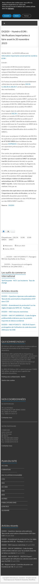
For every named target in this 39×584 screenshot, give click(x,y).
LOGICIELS (5, 506)
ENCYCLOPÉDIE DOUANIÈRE (12, 475)
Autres (7, 249)
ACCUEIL (5, 466)
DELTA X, (6, 87)
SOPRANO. (12, 144)
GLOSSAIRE (5, 510)
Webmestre (8, 246)
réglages (11, 8)
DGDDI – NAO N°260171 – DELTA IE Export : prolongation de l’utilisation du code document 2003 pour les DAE (19, 327)
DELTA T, (14, 87)
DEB (3, 491)
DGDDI (11, 205)
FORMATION (6, 469)
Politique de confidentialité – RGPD (13, 377)
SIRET (11, 239)
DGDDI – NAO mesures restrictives (15, 312)
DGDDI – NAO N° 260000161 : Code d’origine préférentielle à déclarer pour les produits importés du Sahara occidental (19, 318)
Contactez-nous (7, 417)
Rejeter (17, 16)
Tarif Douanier (7, 280)
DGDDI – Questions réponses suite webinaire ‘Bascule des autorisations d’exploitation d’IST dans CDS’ (19, 298)
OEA (3, 483)
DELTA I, (14, 113)
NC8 (15, 280)
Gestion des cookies (8, 380)
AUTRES (4, 499)
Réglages (26, 16)
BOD (3, 495)
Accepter (6, 16)
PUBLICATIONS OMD (9, 502)
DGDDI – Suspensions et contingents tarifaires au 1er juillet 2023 (17, 265)
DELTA (15, 237)
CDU (3, 479)
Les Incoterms (23, 280)
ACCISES (5, 487)
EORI (23, 237)
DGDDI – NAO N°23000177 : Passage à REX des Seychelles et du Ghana (19, 258)
